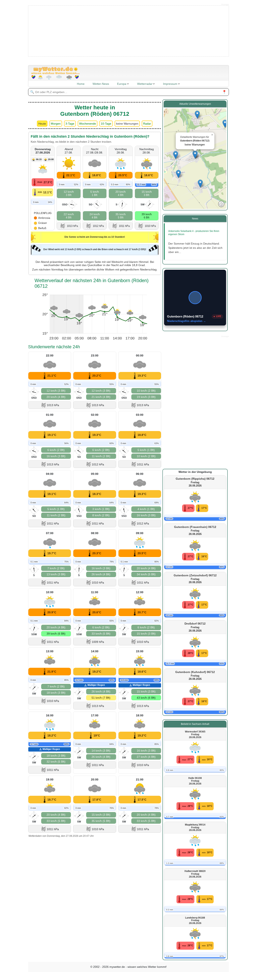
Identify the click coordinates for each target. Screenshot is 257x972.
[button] (224, 124)
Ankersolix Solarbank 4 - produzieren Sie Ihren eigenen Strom (193, 233)
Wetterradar (144, 83)
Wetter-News (101, 83)
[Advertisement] (128, 31)
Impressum (170, 83)
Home (81, 83)
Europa (121, 83)
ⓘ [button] (221, 204)
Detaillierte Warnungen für (194, 141)
